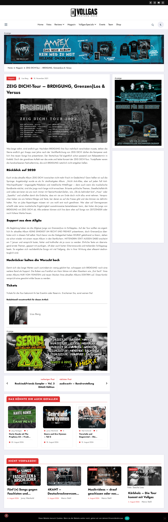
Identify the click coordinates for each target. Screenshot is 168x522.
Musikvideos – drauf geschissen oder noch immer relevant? (28, 491)
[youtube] (158, 2)
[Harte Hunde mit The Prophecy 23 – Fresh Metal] (22, 416)
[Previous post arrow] (7, 383)
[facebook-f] (150, 2)
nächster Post (65, 379)
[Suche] (153, 25)
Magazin (72, 24)
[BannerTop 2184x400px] (84, 49)
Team (110, 24)
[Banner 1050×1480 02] (138, 112)
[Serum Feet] (57, 351)
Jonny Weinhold (52, 430)
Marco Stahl (32, 498)
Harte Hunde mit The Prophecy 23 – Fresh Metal (19, 435)
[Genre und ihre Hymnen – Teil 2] (57, 416)
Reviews (58, 24)
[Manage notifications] (6, 516)
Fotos (48, 24)
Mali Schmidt (86, 430)
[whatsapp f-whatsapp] (162, 2)
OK (127, 518)
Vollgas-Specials (86, 24)
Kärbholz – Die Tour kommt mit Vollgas (68, 495)
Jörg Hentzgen (17, 430)
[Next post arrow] (106, 383)
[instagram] (154, 2)
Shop (118, 24)
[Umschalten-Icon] (6, 25)
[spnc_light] (161, 25)
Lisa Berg (25, 78)
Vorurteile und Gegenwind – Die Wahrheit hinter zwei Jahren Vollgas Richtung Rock (90, 435)
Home (40, 24)
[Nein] (164, 518)
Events (102, 24)
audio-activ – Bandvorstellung (77, 383)
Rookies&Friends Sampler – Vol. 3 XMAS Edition (34, 385)
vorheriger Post (47, 379)
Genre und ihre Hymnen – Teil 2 (55, 435)
